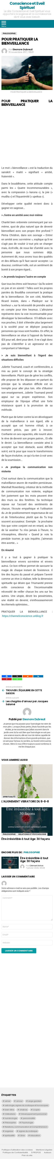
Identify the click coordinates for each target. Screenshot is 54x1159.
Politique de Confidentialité (15, 1152)
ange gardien (34, 1101)
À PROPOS (36, 1152)
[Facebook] (7, 676)
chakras (23, 1109)
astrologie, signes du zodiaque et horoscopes (26, 1105)
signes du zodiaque (28, 1131)
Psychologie (27, 1122)
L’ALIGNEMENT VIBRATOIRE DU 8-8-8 (25, 801)
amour (19, 1101)
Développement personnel (34, 1114)
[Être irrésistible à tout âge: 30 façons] (27, 821)
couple (36, 1109)
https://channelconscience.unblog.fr (22, 615)
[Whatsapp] (17, 679)
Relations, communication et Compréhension (26, 1127)
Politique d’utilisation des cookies (17, 1150)
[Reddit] (28, 676)
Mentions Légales (44, 1150)
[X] (17, 676)
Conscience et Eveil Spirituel (27, 5)
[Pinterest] (7, 679)
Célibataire (10, 1114)
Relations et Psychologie (32, 834)
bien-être (9, 1109)
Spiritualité (9, 796)
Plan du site (27, 1155)
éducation (35, 1135)
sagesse (9, 1131)
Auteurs (47, 1152)
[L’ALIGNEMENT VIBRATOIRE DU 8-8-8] (27, 781)
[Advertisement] (27, 136)
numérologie (11, 1118)
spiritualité (10, 1135)
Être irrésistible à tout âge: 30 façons (25, 839)
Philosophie (9, 834)
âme (22, 1135)
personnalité (29, 1118)
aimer (8, 1101)
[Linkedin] (38, 676)
